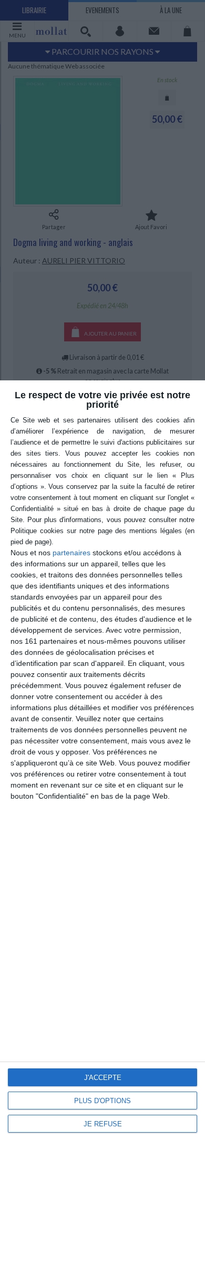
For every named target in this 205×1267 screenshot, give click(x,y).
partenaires (71, 552)
